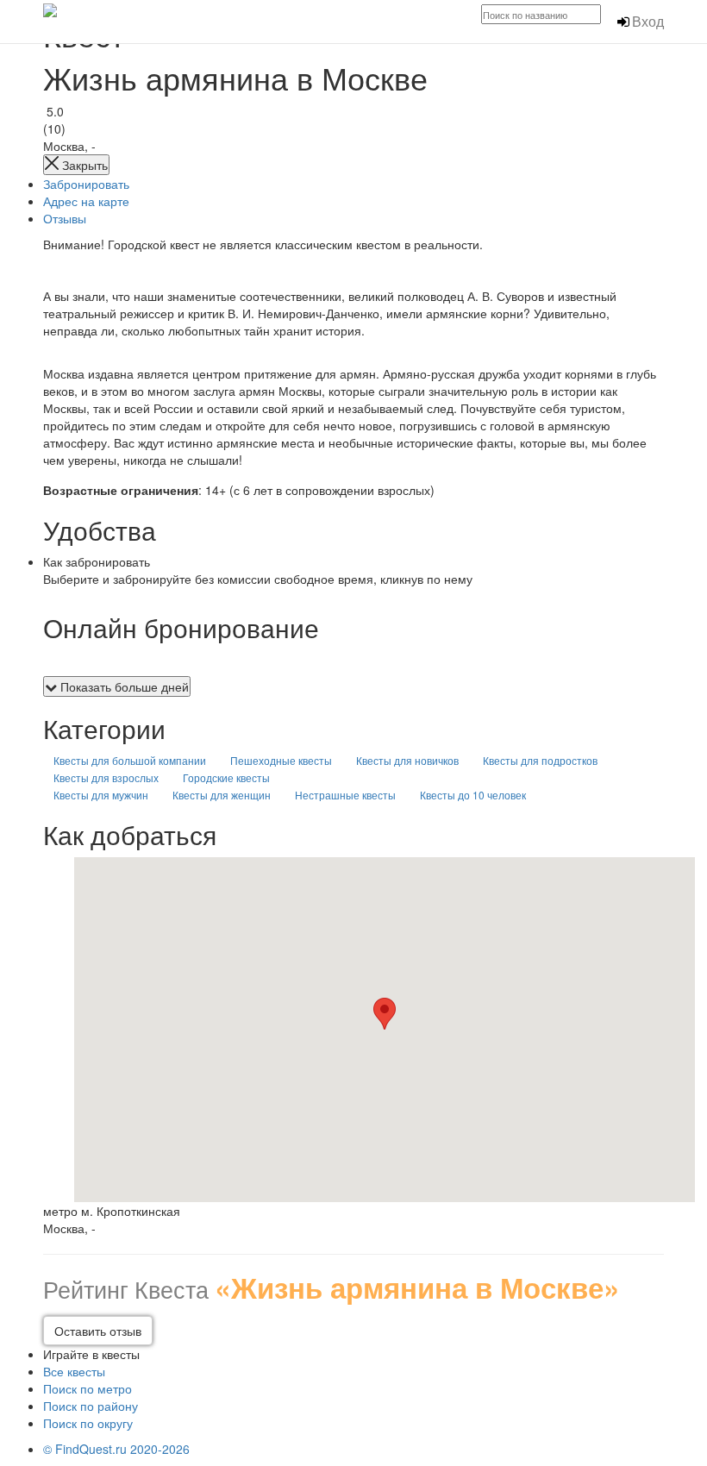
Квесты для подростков (540, 760)
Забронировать (86, 183)
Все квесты (74, 1371)
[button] (384, 1014)
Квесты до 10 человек (473, 794)
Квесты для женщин (221, 794)
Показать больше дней (123, 686)
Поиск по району (90, 1405)
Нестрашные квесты (345, 794)
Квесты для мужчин (100, 794)
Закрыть (83, 164)
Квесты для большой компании (129, 760)
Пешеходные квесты (281, 760)
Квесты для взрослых (106, 777)
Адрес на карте (86, 201)
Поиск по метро (87, 1388)
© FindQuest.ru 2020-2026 (116, 1448)
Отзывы (64, 218)
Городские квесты (226, 777)
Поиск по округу (88, 1423)
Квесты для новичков (407, 760)
